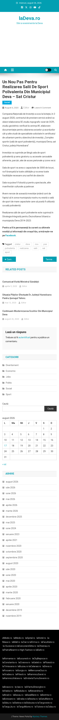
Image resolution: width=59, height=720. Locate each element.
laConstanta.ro (9, 662)
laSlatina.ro (18, 702)
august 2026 (12, 481)
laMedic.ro (19, 638)
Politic (9, 382)
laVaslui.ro (8, 691)
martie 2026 (12, 511)
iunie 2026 (11, 493)
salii (35, 248)
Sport (8, 394)
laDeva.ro (29, 18)
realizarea (24, 248)
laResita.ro (32, 699)
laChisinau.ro (43, 646)
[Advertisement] (29, 49)
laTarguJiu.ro (9, 706)
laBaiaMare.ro (32, 695)
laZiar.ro (25, 642)
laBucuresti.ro (24, 658)
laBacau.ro (18, 695)
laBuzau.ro (23, 666)
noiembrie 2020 (13, 546)
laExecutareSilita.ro (26, 646)
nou (36, 244)
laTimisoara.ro (9, 666)
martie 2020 (12, 592)
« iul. (4, 464)
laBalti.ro (40, 650)
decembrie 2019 (14, 610)
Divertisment (12, 365)
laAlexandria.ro (35, 691)
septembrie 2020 (14, 557)
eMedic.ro (7, 638)
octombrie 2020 (14, 551)
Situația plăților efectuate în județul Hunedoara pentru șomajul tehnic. (26, 296)
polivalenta (10, 248)
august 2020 (12, 563)
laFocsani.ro (8, 670)
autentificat (24, 337)
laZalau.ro (51, 706)
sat (43, 248)
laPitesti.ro (20, 674)
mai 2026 (10, 499)
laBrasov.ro (7, 687)
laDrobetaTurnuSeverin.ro (36, 678)
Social (7, 102)
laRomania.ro (9, 658)
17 (5, 445)
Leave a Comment (42, 108)
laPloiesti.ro (48, 662)
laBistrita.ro (45, 695)
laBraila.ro (22, 699)
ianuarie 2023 (12, 534)
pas (45, 244)
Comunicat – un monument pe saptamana (11, 259)
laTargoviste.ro (44, 702)
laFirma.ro (34, 642)
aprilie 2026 (11, 505)
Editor (26, 107)
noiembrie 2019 (13, 616)
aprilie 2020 (11, 586)
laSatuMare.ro (46, 699)
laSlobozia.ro (30, 702)
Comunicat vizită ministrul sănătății (20, 281)
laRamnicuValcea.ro (12, 678)
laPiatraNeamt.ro (10, 650)
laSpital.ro (30, 638)
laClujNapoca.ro (40, 658)
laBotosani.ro (8, 699)
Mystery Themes (40, 716)
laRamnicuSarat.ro (36, 674)
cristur (17, 244)
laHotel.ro (41, 638)
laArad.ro (6, 695)
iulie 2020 (10, 569)
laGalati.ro (37, 662)
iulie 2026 (10, 487)
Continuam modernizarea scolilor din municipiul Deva (27, 313)
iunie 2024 (11, 528)
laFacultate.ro (47, 642)
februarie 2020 (13, 598)
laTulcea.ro (40, 706)
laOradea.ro (8, 674)
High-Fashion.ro (27, 650)
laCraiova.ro (24, 662)
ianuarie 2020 (12, 604)
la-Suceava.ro (10, 646)
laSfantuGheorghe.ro (35, 687)
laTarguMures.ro (25, 706)
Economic (11, 371)
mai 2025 (10, 522)
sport (7, 252)
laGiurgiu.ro (22, 670)
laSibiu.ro (6, 702)
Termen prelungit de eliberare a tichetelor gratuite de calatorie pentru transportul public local (51, 259)
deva (27, 244)
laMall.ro (16, 642)
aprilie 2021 (11, 540)
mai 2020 (10, 581)
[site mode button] (48, 70)
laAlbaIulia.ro (20, 691)
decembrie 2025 (14, 516)
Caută (5, 404)
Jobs (8, 377)
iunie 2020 (11, 575)
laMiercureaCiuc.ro (37, 670)
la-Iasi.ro (19, 687)
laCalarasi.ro (35, 666)
